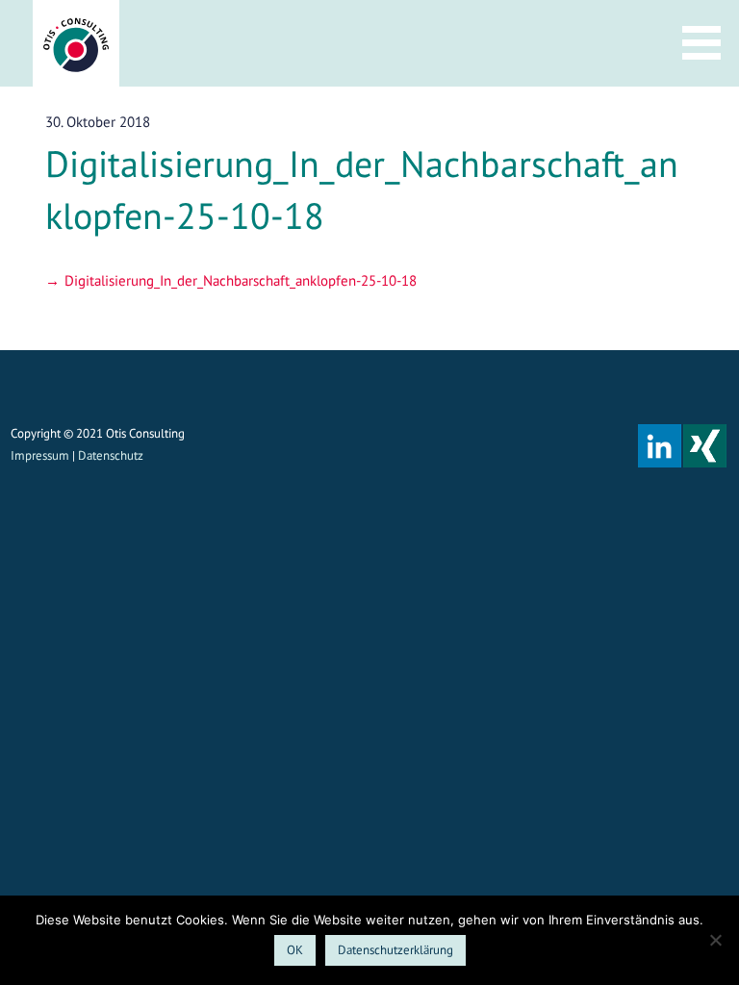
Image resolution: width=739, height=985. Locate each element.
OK (295, 950)
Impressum (40, 455)
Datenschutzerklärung (395, 950)
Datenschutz (110, 455)
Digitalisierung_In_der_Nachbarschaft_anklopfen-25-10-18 (240, 280)
